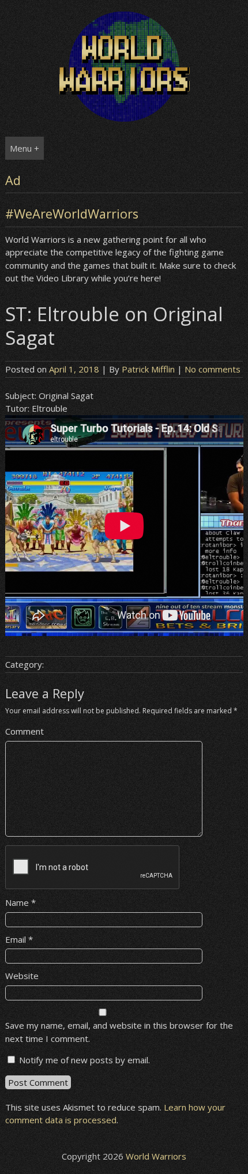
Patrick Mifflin (148, 369)
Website (22, 975)
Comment (24, 731)
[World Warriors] (124, 118)
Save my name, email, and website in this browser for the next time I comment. (119, 1031)
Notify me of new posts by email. (84, 1060)
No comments (213, 369)
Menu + (24, 148)
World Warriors (156, 1156)
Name (20, 902)
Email (19, 939)
